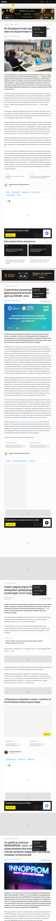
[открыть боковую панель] (47, 2)
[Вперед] (54, 177)
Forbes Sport (7, 258)
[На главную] (4, 1)
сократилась (12, 678)
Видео (38, 5)
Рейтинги (18, 5)
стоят (22, 649)
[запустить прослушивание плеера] (45, 24)
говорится (18, 621)
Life (42, 5)
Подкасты (32, 5)
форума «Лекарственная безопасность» (25, 422)
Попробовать (36, 35)
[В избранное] (25, 174)
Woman (46, 5)
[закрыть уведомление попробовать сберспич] (45, 29)
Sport (51, 5)
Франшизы (25, 5)
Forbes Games (9, 5)
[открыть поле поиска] (51, 2)
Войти (42, 1)
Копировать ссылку (46, 37)
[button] (54, 2)
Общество (32, 258)
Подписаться (10, 235)
